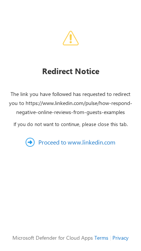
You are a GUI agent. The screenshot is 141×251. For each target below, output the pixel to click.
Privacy (120, 237)
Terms (101, 237)
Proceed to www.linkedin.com (76, 142)
